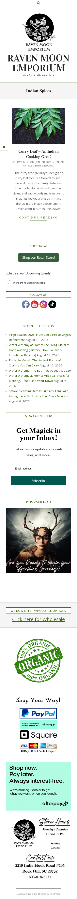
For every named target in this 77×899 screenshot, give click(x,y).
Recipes (49, 165)
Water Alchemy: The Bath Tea (29, 370)
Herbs (39, 165)
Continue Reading (38, 217)
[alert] (38, 282)
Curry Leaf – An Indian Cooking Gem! (38, 153)
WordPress (55, 893)
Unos (34, 893)
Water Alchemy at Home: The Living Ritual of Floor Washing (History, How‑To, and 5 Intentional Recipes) (39, 350)
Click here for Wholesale (38, 619)
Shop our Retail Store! (38, 257)
